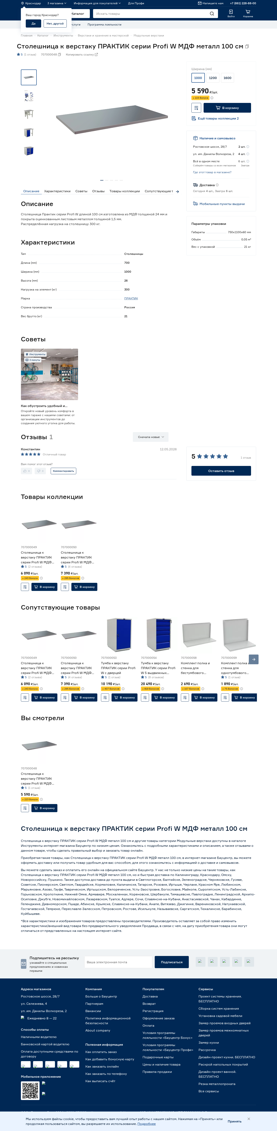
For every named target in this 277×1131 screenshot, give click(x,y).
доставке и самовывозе (219, 863)
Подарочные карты (158, 1057)
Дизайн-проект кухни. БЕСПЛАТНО (227, 1057)
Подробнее (146, 1124)
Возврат (149, 1004)
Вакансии (93, 1011)
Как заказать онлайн (102, 1066)
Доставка (150, 996)
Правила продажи (157, 1072)
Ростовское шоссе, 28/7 (40, 996)
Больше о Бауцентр (101, 996)
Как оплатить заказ (101, 1052)
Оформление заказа (159, 1018)
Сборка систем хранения (219, 1008)
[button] (227, 108)
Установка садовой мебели (220, 1016)
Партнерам (94, 1004)
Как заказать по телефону (106, 1074)
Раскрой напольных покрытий (223, 1064)
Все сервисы (209, 1091)
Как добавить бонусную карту (109, 1059)
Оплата (148, 1025)
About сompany (97, 1030)
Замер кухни (209, 1042)
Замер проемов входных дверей (225, 1023)
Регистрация (153, 1011)
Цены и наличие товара (161, 1064)
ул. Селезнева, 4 (34, 1004)
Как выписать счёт (100, 1081)
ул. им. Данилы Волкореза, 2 (44, 1011)
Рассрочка (207, 1050)
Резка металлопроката (217, 1084)
